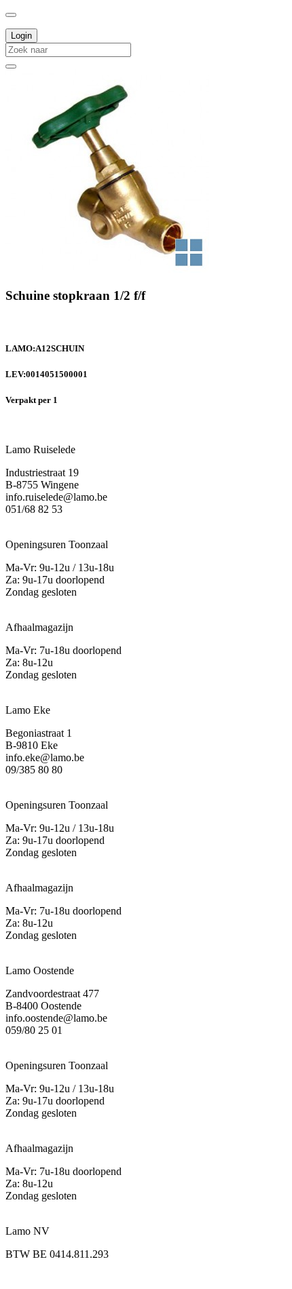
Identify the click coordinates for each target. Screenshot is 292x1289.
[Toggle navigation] (10, 15)
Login (21, 36)
